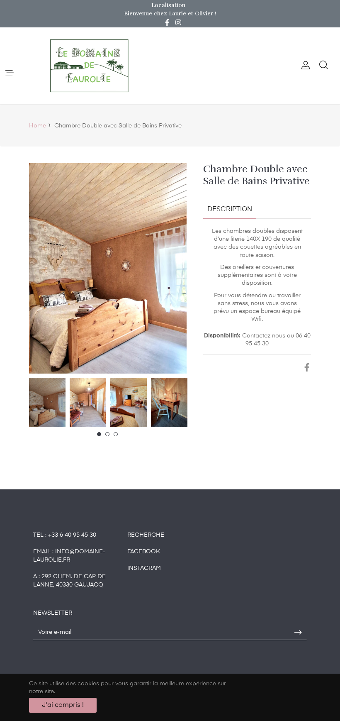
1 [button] (99, 434)
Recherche (145, 535)
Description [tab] (229, 209)
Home (37, 126)
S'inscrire (298, 633)
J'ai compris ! (63, 705)
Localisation (168, 5)
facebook (143, 552)
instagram (144, 568)
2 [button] (107, 434)
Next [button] (180, 402)
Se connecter (305, 66)
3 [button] (116, 434)
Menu (9, 73)
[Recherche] (323, 65)
